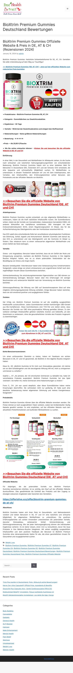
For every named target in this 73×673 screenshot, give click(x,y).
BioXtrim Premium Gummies (16, 545)
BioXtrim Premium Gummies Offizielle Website (42, 554)
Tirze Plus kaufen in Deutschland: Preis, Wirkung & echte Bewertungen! (30, 582)
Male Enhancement (10, 630)
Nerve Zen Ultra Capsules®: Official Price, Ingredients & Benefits (27, 585)
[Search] (34, 565)
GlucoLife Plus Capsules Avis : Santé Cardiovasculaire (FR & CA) (27, 589)
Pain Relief (7, 637)
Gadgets (6, 617)
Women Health (8, 650)
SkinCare (6, 640)
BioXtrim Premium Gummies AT (39, 545)
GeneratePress (49, 659)
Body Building (8, 611)
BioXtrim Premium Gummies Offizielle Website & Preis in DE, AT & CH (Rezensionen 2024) (31, 45)
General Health (8, 621)
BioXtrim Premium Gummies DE (26, 548)
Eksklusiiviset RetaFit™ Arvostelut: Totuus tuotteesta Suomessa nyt (28, 592)
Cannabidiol (7, 614)
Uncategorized (8, 643)
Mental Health (8, 634)
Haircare (6, 627)
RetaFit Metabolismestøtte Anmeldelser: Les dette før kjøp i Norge (28, 595)
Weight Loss (10, 543)
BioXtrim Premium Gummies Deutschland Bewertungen (34, 551)
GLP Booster (7, 624)
